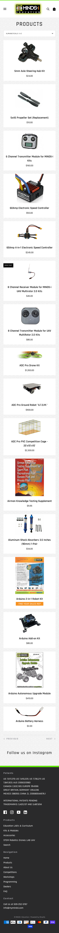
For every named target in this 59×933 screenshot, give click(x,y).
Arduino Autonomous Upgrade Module (29, 693)
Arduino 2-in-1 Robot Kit (29, 599)
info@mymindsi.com (13, 907)
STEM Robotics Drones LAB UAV (19, 840)
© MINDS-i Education (21, 917)
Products (7, 862)
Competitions (10, 872)
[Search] (48, 9)
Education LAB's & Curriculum (18, 825)
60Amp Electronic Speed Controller (29, 208)
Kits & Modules (11, 830)
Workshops (8, 877)
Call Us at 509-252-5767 (15, 904)
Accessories (9, 835)
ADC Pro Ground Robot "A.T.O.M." (29, 405)
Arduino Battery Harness (29, 721)
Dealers (7, 886)
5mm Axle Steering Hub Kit (29, 71)
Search (6, 845)
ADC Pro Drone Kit (29, 365)
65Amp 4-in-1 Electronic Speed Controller (30, 247)
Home (6, 857)
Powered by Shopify (38, 917)
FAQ (5, 891)
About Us (7, 867)
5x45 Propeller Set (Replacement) (30, 117)
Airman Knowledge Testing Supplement (29, 501)
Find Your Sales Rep (30, 603)
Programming (10, 881)
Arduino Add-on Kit (29, 638)
